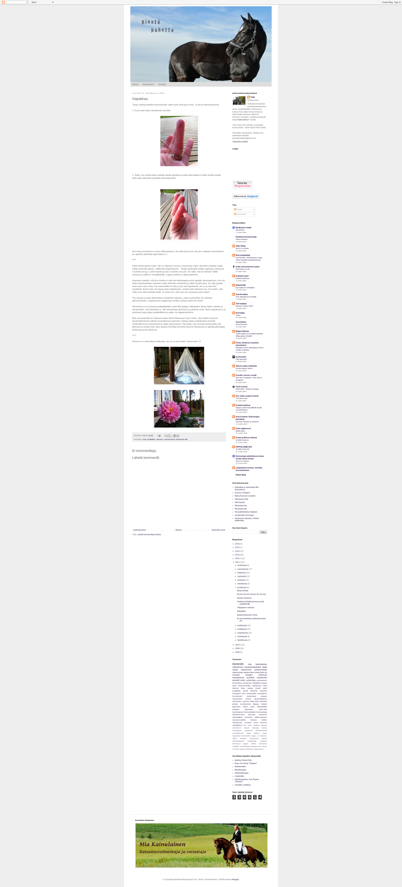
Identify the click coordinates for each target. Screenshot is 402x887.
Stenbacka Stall (241, 499)
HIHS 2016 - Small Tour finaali (247, 389)
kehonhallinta (237, 717)
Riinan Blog (241, 475)
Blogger (235, 879)
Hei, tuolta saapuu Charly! (247, 396)
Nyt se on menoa (242, 461)
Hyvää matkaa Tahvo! (244, 368)
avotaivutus (247, 683)
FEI (245, 725)
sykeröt (242, 749)
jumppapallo (252, 741)
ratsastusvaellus (244, 686)
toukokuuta (242, 625)
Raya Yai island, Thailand (246, 763)
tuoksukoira (236, 701)
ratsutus (253, 720)
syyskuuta (241, 576)
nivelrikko (235, 746)
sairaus (247, 672)
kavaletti (235, 680)
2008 (237, 652)
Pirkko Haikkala (253, 725)
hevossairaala (261, 712)
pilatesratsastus (261, 717)
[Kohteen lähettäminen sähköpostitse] (165, 435)
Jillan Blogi (240, 246)
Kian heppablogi (243, 255)
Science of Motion (242, 493)
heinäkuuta (242, 584)
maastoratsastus (252, 667)
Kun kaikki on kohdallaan (245, 288)
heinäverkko (246, 736)
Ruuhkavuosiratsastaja (246, 237)
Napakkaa (241, 611)
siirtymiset (262, 675)
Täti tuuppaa (241, 304)
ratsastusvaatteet (239, 720)
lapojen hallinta (249, 744)
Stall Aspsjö (240, 502)
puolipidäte (151, 439)
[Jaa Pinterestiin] (177, 435)
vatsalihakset (237, 725)
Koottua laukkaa (243, 405)
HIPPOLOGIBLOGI (244, 447)
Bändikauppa (240, 770)
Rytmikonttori (240, 766)
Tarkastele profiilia (240, 142)
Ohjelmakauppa (241, 773)
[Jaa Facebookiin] (174, 435)
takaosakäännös (260, 699)
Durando (162, 84)
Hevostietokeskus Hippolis (246, 512)
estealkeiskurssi (261, 730)
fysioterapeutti (237, 712)
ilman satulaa (247, 688)
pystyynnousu (256, 746)
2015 (237, 547)
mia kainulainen (257, 664)
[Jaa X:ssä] (171, 435)
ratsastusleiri (237, 699)
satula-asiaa (237, 672)
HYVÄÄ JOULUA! (242, 449)
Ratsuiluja (240, 313)
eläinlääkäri (256, 683)
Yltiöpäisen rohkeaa (245, 607)
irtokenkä (263, 691)
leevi (252, 672)
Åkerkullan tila (241, 506)
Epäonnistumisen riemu (247, 615)
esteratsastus (261, 680)
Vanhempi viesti (218, 530)
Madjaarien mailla (243, 228)
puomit (245, 691)
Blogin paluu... (241, 431)
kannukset (263, 714)
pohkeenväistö (260, 670)
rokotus (248, 699)
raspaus (264, 696)
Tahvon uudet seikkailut (246, 366)
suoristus (248, 722)
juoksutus (251, 714)
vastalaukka (262, 678)
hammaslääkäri (249, 712)
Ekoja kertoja (242, 591)
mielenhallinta (262, 707)
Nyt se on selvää (242, 248)
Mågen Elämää (242, 331)
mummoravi (263, 744)
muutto (258, 688)
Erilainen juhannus (243, 278)
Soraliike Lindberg (242, 785)
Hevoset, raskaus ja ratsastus (247, 422)
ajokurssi (264, 725)
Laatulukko (239, 776)
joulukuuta (242, 565)
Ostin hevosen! (241, 324)
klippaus (256, 704)
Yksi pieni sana (241, 398)
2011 (237, 562)
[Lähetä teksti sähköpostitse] (159, 435)
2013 (237, 555)
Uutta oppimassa (243, 428)
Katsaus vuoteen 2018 (244, 306)
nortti (144, 439)
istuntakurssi (254, 738)
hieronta (235, 688)
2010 (237, 645)
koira (244, 693)
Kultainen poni (242, 276)
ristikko (264, 720)
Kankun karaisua (244, 598)
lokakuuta (241, 573)
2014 (237, 551)
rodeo (242, 680)
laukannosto (246, 670)
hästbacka (263, 736)
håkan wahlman (239, 738)
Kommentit (241, 214)
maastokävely (238, 678)
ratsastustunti (169, 439)
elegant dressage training (255, 728)
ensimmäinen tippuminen (242, 730)
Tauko (238, 315)
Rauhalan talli (241, 509)
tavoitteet (250, 678)
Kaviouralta (241, 357)
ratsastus (159, 439)
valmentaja (251, 680)
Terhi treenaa (241, 387)
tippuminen (249, 709)
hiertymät (253, 691)
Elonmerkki (240, 230)
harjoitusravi (256, 686)
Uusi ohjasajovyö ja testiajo (246, 297)
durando (238, 664)
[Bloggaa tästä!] (168, 435)
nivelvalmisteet (245, 746)
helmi (265, 686)
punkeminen (251, 696)
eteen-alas (263, 709)
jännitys (235, 704)
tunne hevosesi (260, 722)
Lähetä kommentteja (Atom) (149, 534)
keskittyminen (245, 704)
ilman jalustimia (261, 701)
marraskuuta (243, 569)
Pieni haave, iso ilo (243, 269)
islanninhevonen (238, 714)
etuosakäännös (238, 733)
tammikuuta (242, 640)
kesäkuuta (242, 587)
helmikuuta (242, 636)
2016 (237, 544)
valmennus (237, 667)
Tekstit (239, 209)
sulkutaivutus (237, 722)
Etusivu (135, 84)
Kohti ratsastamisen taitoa (247, 267)
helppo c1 (255, 736)
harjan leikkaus (253, 733)
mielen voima (249, 707)
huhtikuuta (242, 629)
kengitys (249, 675)
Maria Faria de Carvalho (245, 496)
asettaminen (236, 728)
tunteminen (249, 749)
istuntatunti (236, 693)
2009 (237, 648)
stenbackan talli (181, 439)
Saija (252, 97)
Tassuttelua (241, 322)
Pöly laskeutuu (241, 359)
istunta (235, 670)
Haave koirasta (241, 239)
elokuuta (241, 580)
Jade (264, 667)
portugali (235, 709)
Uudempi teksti (139, 530)
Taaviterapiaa (242, 294)
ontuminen (249, 717)
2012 (237, 558)
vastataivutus (258, 749)
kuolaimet (263, 741)
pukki (265, 688)
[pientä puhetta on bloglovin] (246, 198)
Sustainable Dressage (244, 515)
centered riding (248, 701)
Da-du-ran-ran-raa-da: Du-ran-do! (251, 594)
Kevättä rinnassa (242, 440)
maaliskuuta (242, 633)
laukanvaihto (251, 693)
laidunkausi (236, 744)
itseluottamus (237, 683)
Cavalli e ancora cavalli (246, 375)
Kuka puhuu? (148, 84)
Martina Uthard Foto (243, 760)
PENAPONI (241, 285)
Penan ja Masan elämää (246, 438)
